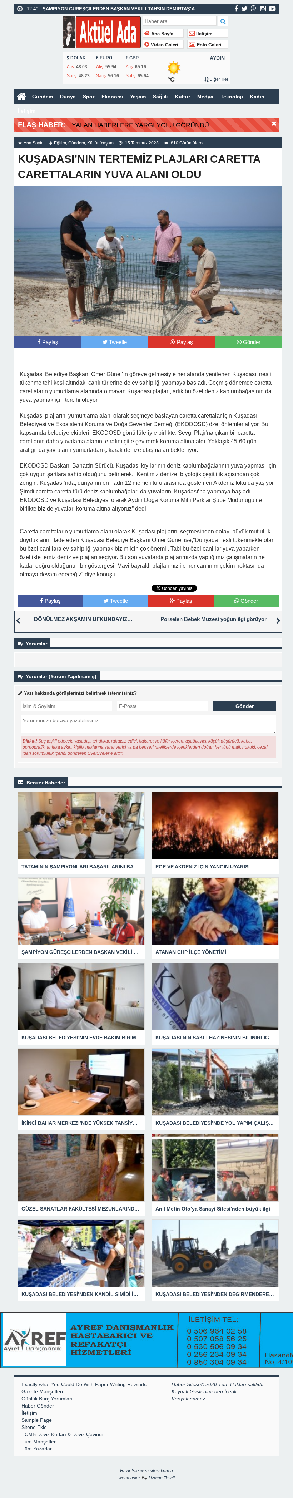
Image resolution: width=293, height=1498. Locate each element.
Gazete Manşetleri (42, 1391)
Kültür (182, 96)
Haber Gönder (37, 1406)
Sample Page (36, 1420)
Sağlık (160, 96)
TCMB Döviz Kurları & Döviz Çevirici (62, 1434)
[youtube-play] (272, 8)
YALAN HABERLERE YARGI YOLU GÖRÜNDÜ (140, 125)
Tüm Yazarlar (36, 1449)
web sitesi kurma (156, 1470)
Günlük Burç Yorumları (47, 1398)
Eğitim (60, 143)
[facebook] (236, 8)
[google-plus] (254, 8)
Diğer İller (218, 79)
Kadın (257, 96)
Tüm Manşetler (38, 1441)
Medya (205, 96)
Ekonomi (112, 96)
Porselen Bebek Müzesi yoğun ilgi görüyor (213, 619)
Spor (88, 96)
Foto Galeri (208, 45)
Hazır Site (129, 1470)
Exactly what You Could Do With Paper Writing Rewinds (83, 1384)
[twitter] (245, 8)
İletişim (204, 33)
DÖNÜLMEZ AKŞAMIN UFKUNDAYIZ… (83, 619)
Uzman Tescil (162, 1477)
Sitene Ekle (34, 1427)
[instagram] (263, 8)
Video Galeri (163, 45)
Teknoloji (231, 96)
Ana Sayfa (161, 33)
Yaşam (138, 96)
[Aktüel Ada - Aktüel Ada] (102, 31)
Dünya (68, 96)
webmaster (129, 1477)
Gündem (42, 96)
